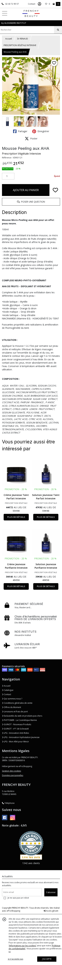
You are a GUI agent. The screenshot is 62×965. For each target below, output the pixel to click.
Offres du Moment (12, 707)
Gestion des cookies (11, 771)
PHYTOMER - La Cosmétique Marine (20, 720)
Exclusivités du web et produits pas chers (22, 715)
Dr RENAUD (22, 38)
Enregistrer (43, 131)
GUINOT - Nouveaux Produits (17, 724)
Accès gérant (52, 910)
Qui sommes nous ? (12, 698)
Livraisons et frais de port (15, 711)
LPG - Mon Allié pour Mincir (16, 741)
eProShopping (13, 910)
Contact (31, 3)
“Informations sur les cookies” (22, 945)
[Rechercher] (58, 30)
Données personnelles (12, 775)
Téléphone (9, 803)
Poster (33, 138)
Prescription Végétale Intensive (21, 153)
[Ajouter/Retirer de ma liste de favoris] (55, 190)
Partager (22, 131)
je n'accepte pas (15, 959)
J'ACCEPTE (46, 959)
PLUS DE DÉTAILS (16, 516)
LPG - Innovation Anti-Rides (16, 733)
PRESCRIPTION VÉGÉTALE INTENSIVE (20, 45)
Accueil (8, 38)
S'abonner (51, 892)
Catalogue (8, 690)
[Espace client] (39, 4)
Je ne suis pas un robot (18, 897)
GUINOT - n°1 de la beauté (16, 728)
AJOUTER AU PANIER (26, 190)
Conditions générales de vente (17, 703)
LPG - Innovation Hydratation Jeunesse (21, 737)
